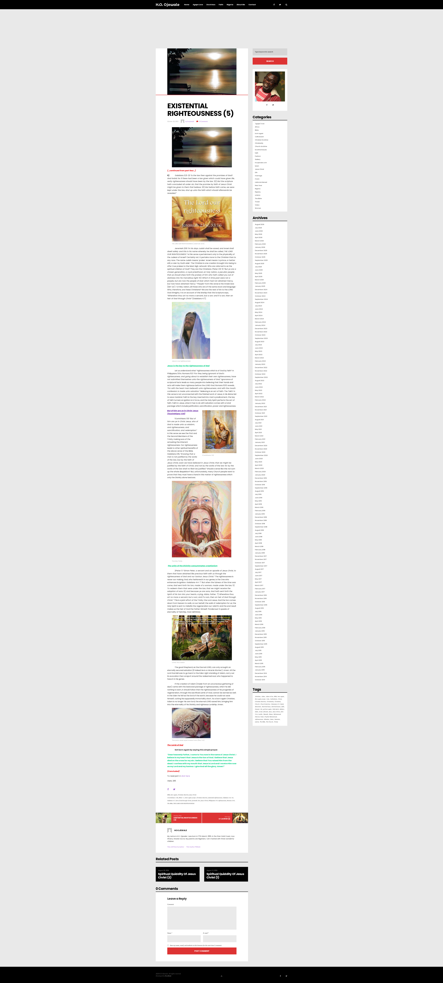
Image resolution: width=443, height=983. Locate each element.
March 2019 (259, 507)
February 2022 (260, 400)
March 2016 (259, 624)
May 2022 (258, 390)
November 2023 (261, 332)
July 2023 (258, 345)
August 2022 (259, 381)
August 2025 (259, 264)
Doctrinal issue (266, 706)
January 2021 (260, 442)
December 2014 (261, 673)
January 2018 (260, 553)
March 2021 (259, 436)
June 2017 (258, 576)
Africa (257, 127)
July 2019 (258, 494)
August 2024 (259, 302)
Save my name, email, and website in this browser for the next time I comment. (196, 945)
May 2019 (258, 501)
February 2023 (260, 361)
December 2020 (261, 446)
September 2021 (261, 416)
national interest (261, 182)
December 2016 (261, 595)
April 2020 (258, 465)
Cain (267, 699)
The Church (269, 722)
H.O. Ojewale (168, 5)
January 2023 (260, 364)
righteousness (222, 800)
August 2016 (259, 608)
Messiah (265, 714)
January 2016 (260, 631)
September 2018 (261, 527)
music (257, 179)
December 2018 (261, 517)
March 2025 (259, 280)
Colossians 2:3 (275, 704)
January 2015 (260, 670)
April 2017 (258, 582)
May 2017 (258, 579)
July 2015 (258, 650)
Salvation (266, 719)
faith (256, 153)
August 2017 (259, 569)
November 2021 (261, 410)
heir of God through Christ (183, 800)
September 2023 (261, 338)
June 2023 (259, 348)
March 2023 (259, 358)
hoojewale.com (261, 163)
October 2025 (260, 257)
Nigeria (257, 189)
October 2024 (260, 296)
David (281, 704)
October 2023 (260, 335)
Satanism (277, 719)
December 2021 (261, 407)
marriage (258, 176)
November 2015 (261, 637)
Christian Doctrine (183, 795)
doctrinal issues (275, 706)
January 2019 (260, 514)
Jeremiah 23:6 (196, 800)
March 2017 (259, 585)
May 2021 (258, 429)
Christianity (259, 143)
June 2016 (258, 615)
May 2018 (258, 540)
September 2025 (261, 260)
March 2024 (259, 319)
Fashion (258, 156)
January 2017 (260, 592)
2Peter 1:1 (181, 798)
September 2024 (261, 299)
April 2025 (258, 277)
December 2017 (261, 556)
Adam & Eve (269, 696)
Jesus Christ (192, 795)
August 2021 (259, 420)
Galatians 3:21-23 (228, 798)
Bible (168, 795)
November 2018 (261, 520)
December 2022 (261, 368)
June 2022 (259, 387)
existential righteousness (215, 798)
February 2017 (260, 589)
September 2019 (261, 488)
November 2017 (260, 559)
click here (185, 776)
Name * (169, 933)
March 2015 (259, 663)
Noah (262, 717)
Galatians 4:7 (171, 800)
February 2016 (260, 628)
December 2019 (261, 478)
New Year (258, 185)
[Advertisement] (221, 26)
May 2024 (258, 312)
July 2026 (258, 228)
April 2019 (258, 504)
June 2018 (258, 537)
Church (257, 704)
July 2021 (258, 423)
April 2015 (258, 660)
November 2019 (261, 481)
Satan (272, 719)
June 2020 (259, 459)
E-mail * (206, 933)
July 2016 (258, 611)
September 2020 (261, 455)
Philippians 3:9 (213, 800)
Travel (257, 202)
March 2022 (259, 397)
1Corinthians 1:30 (172, 798)
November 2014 (261, 677)
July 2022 (258, 384)
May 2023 (258, 351)
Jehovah (265, 712)
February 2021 (260, 439)
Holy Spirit (275, 709)
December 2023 (261, 329)
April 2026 (258, 237)
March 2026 (259, 241)
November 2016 (261, 598)
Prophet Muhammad (271, 717)
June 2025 (259, 270)
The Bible (170, 803)
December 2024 (261, 290)
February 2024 (260, 322)
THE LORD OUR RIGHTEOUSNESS (183, 803)
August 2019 (259, 491)
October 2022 (260, 374)
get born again (267, 709)
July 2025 (258, 267)
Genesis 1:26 (258, 709)
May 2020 (258, 462)
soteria (257, 195)
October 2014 (260, 680)
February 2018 (260, 550)
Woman (258, 208)
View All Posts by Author (175, 847)
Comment (170, 904)
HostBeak (168, 976)
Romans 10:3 (231, 800)
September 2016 (261, 605)
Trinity (276, 722)
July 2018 (258, 533)
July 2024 (258, 306)
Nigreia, (258, 192)
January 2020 (260, 475)
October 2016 (260, 602)
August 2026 (259, 224)
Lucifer (260, 714)
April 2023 (258, 355)
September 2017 (261, 566)
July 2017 (258, 572)
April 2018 (258, 543)
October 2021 (260, 413)
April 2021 (258, 433)
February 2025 (260, 283)
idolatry (282, 709)
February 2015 (260, 667)
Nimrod (257, 717)
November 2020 (261, 449)
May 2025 (258, 273)
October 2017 (260, 563)
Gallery (257, 159)
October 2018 (260, 524)
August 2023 (259, 342)
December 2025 (261, 250)
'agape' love (259, 124)
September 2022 (261, 377)
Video (257, 205)
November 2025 (261, 254)
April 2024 (258, 316)
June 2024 (259, 309)
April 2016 (258, 621)
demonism (258, 706)
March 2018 (259, 546)
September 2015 (261, 644)
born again (174, 795)
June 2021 (258, 426)
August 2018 (259, 530)
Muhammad (277, 714)
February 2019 (260, 511)
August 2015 (259, 647)
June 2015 (258, 654)
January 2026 (260, 247)
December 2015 (261, 634)
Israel (260, 712)
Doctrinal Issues (261, 150)
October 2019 (260, 485)
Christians (278, 701)
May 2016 (258, 618)
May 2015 (258, 657)
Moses (271, 714)
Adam (263, 696)
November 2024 (261, 293)
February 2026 (260, 244)
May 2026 (258, 234)
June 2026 (259, 231)
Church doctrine (261, 146)
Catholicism (259, 137)
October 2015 (260, 641)
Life (256, 172)
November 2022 (261, 371)
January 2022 (260, 403)
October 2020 (260, 452)
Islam (257, 166)
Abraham (257, 696)
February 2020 (260, 472)
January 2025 (260, 286)
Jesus (270, 712)
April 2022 (258, 394)
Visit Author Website (193, 847)
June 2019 (258, 498)
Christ (280, 699)
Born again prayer (190, 798)
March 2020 (259, 468)
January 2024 (260, 325)
